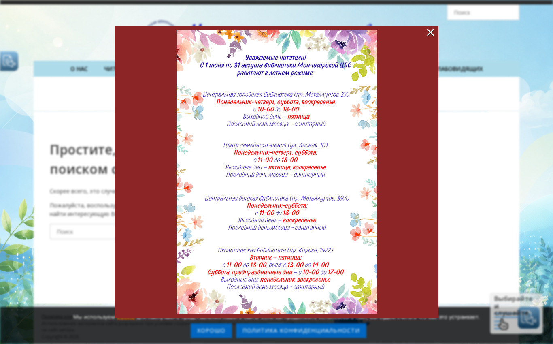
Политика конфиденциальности (301, 330)
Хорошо (211, 330)
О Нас (79, 69)
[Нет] (543, 325)
